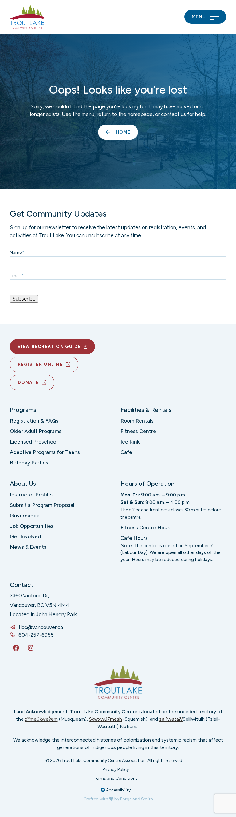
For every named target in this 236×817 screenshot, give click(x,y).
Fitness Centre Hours (146, 527)
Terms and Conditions (116, 778)
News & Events (28, 547)
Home (123, 132)
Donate (28, 382)
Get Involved (25, 536)
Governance (25, 515)
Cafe (126, 452)
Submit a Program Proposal (42, 505)
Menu (199, 16)
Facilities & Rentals (145, 409)
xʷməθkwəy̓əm (41, 719)
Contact (21, 584)
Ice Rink (130, 442)
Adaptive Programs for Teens (45, 452)
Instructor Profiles (32, 495)
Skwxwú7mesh (105, 719)
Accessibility (118, 790)
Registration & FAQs (34, 421)
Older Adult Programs (35, 431)
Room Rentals (137, 421)
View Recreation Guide (49, 346)
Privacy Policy (116, 769)
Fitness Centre (138, 431)
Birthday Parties (29, 463)
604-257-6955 (36, 635)
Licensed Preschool (33, 442)
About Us (23, 483)
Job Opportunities (31, 526)
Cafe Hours (134, 538)
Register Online (40, 364)
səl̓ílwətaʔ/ (171, 719)
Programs (23, 409)
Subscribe (24, 299)
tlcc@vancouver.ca (40, 627)
